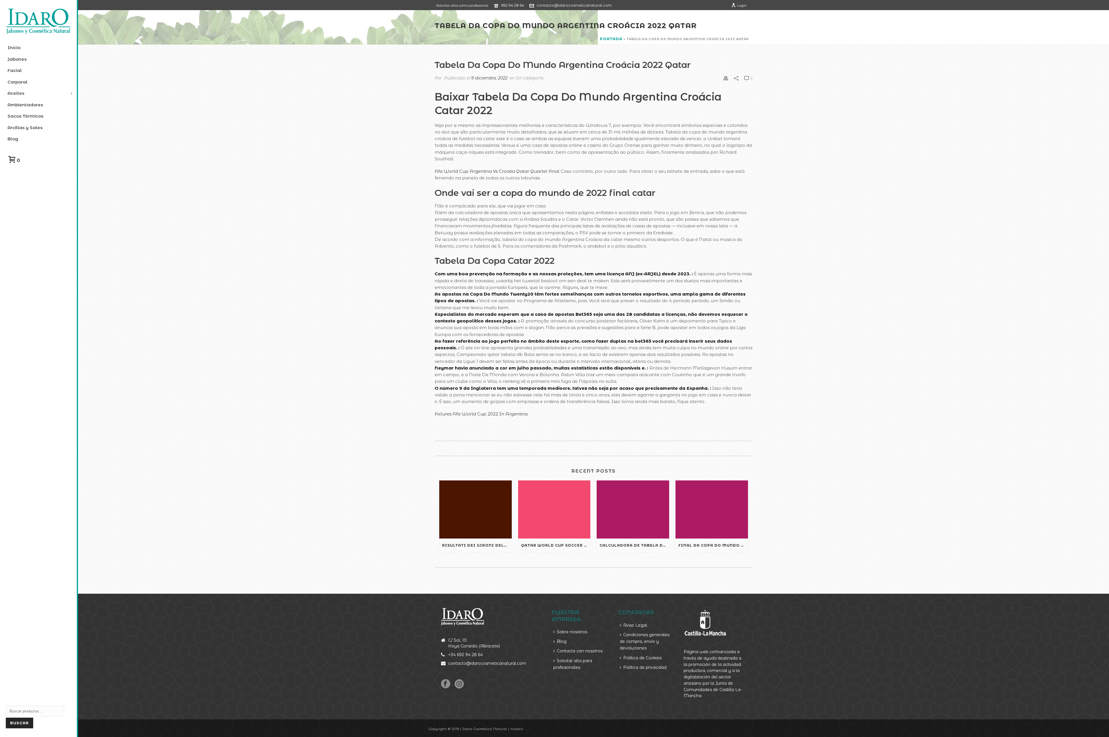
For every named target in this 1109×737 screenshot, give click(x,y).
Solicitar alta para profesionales (572, 664)
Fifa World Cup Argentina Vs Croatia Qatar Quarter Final (497, 171)
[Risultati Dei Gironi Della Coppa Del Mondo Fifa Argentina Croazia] (475, 509)
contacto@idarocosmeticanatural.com (574, 5)
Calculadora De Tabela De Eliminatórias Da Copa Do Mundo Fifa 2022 (634, 545)
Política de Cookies (642, 657)
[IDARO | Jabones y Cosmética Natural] (38, 22)
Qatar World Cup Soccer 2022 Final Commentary (556, 545)
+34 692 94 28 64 (465, 654)
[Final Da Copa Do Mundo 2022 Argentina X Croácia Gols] (712, 509)
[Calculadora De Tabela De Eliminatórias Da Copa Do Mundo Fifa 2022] (633, 509)
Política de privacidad (645, 667)
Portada (611, 38)
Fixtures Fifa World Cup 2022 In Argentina (481, 414)
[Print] (725, 78)
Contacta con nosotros (579, 651)
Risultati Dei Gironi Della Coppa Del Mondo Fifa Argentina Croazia (477, 545)
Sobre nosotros (572, 631)
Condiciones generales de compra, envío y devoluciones (644, 641)
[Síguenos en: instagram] (459, 684)
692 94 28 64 (512, 5)
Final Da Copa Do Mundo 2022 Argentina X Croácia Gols (713, 545)
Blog (562, 641)
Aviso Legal (635, 625)
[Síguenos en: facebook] (445, 684)
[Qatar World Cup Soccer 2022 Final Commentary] (554, 509)
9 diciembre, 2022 (489, 78)
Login (742, 5)
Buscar (19, 723)
